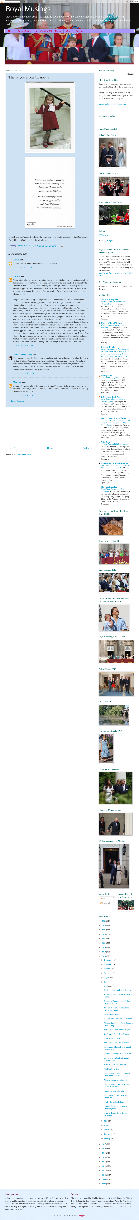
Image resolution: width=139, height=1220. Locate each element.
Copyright (80, 31)
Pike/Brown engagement (111, 377)
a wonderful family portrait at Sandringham (115, 1107)
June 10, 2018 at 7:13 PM (23, 345)
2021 (104, 943)
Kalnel (16, 259)
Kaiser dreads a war (111, 1014)
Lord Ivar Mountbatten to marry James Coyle (116, 1059)
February (108, 1134)
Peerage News (106, 375)
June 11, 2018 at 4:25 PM (23, 395)
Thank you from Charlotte (114, 1091)
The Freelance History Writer (113, 418)
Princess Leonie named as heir (116, 1080)
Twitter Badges (107, 240)
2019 (104, 951)
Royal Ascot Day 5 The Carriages (117, 1029)
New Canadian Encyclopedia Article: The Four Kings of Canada (115, 466)
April (106, 1125)
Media (68, 31)
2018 (104, 956)
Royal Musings (28, 9)
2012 (104, 1166)
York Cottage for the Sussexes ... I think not (117, 1096)
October (107, 968)
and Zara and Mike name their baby (118, 1018)
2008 (104, 1183)
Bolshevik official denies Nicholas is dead (118, 995)
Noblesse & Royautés (109, 299)
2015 (104, 1153)
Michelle (17, 276)
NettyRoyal (105, 441)
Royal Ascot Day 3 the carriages (116, 1042)
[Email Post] (62, 245)
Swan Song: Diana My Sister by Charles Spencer (113, 400)
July (106, 982)
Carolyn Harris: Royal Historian (114, 463)
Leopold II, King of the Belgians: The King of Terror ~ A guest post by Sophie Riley (115, 422)
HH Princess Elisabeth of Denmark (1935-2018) (117, 1048)
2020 (104, 947)
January (107, 1138)
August (107, 977)
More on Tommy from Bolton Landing (115, 1114)
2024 (104, 929)
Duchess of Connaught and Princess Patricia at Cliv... (118, 1002)
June (106, 986)
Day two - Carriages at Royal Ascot (117, 1053)
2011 (104, 1170)
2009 (104, 1179)
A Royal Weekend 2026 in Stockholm (115, 444)
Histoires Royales (108, 346)
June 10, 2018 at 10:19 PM (24, 373)
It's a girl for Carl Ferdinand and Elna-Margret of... (116, 1008)
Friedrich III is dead (111, 1069)
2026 (104, 921)
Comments (106, 902)
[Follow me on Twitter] (104, 235)
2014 (104, 1157)
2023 (104, 934)
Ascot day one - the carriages (115, 1064)
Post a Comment (17, 401)
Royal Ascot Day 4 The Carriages (117, 1034)
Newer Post (12, 448)
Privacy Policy (24, 31)
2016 (104, 1148)
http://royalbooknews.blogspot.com (112, 104)
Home (11, 31)
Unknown (17, 382)
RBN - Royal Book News (111, 396)
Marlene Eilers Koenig (22, 354)
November (108, 964)
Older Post (88, 448)
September (108, 973)
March (107, 1129)
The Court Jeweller (109, 486)
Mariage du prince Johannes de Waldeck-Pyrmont (113, 302)
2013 (104, 1161)
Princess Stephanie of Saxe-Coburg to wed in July (118, 1024)
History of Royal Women (111, 323)
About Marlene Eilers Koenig (48, 31)
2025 (104, 925)
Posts (104, 898)
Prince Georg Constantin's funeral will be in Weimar (117, 1074)
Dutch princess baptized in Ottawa (117, 990)
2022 (104, 938)
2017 (104, 1144)
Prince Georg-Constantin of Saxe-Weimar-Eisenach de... (117, 1085)
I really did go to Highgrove (115, 1102)
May (106, 1120)
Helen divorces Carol (112, 1038)
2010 (104, 1175)
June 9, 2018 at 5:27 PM (23, 267)
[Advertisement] (69, 49)
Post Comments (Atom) (26, 454)
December (108, 960)
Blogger (82, 1215)
